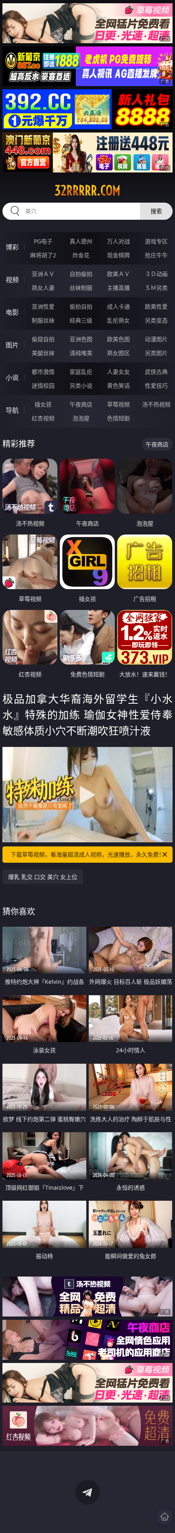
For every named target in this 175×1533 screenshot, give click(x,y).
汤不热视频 (156, 404)
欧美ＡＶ (118, 274)
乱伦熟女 (118, 320)
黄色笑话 (118, 385)
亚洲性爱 (43, 306)
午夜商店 (81, 404)
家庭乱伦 (81, 372)
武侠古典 (156, 372)
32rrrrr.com (87, 190)
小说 (12, 377)
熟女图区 (118, 353)
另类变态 (156, 320)
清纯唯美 (81, 353)
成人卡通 (118, 306)
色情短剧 (118, 418)
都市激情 (43, 372)
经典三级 (81, 320)
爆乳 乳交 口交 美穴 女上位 (42, 877)
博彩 (12, 247)
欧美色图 (118, 339)
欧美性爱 (156, 306)
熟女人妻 (43, 288)
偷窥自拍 (43, 339)
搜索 (156, 211)
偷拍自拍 (81, 306)
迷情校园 (43, 385)
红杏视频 (43, 418)
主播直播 (118, 288)
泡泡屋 (81, 418)
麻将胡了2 (43, 255)
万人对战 (118, 241)
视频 (12, 279)
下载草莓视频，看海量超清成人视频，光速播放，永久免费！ (87, 854)
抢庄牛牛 (156, 255)
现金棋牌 (118, 255)
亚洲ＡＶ (43, 274)
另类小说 (81, 385)
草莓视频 (118, 404)
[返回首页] (164, 1517)
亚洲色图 (81, 339)
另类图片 (156, 353)
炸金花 (81, 255)
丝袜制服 (81, 288)
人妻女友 (118, 372)
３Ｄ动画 (156, 274)
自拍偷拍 (81, 274)
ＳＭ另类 (156, 288)
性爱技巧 (156, 385)
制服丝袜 (43, 320)
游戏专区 (156, 241)
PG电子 (43, 241)
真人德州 (81, 241)
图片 (12, 344)
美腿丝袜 (43, 353)
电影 (12, 312)
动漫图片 (156, 339)
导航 (12, 410)
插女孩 (43, 404)
